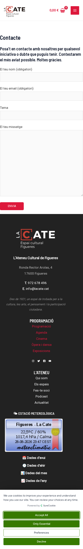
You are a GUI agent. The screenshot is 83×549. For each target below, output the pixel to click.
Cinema (41, 339)
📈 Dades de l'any (34, 481)
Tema (4, 108)
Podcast (42, 396)
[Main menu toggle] (75, 10)
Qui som (42, 378)
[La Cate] (35, 241)
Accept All (41, 515)
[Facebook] (44, 361)
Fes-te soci (41, 390)
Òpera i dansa (42, 345)
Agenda (41, 332)
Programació (41, 326)
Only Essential (41, 523)
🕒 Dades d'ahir (33, 465)
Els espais (41, 384)
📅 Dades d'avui (33, 458)
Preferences (41, 532)
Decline (41, 541)
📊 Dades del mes (34, 473)
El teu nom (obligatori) (16, 69)
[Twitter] (39, 361)
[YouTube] (50, 361)
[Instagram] (33, 361)
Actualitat (42, 402)
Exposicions (41, 351)
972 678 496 (37, 283)
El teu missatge (11, 127)
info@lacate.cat (37, 289)
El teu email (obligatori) (17, 88)
